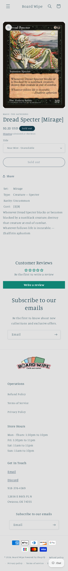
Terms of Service (18, 403)
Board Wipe (18, 557)
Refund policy (56, 557)
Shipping (7, 134)
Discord (13, 480)
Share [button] (10, 176)
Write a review (34, 285)
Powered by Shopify (35, 557)
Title (5, 140)
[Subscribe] (56, 334)
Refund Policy (17, 394)
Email (12, 471)
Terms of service (35, 563)
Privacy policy (15, 563)
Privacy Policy (17, 411)
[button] (8, 6)
